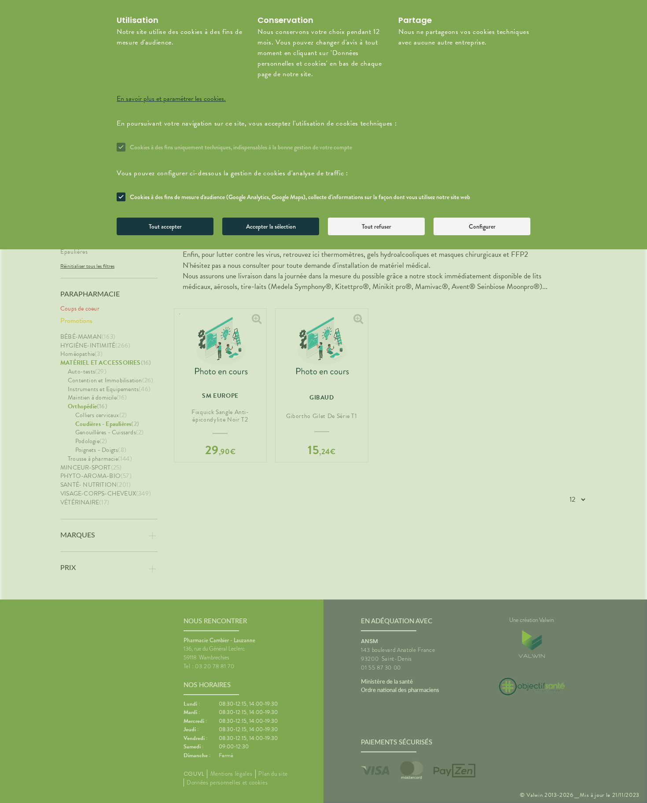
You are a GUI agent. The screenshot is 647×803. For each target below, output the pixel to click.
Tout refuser (376, 226)
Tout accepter (165, 226)
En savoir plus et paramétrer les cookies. (171, 98)
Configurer (482, 226)
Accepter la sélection (271, 226)
